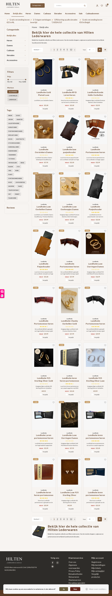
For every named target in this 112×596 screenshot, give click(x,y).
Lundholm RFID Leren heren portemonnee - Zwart (69, 94)
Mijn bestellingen (98, 565)
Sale (80, 13)
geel (9, 170)
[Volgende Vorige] (75, 50)
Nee (75, 589)
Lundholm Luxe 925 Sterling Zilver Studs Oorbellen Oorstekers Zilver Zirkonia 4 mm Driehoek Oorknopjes (69, 494)
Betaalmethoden (75, 574)
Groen (10, 119)
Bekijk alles (17, 13)
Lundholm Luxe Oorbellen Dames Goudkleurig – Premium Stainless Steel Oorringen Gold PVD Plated (43, 208)
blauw (10, 166)
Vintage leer (12, 162)
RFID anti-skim (13, 135)
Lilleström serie (13, 123)
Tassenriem (12, 154)
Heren (28, 13)
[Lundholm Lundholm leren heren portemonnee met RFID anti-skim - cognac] (44, 472)
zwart (17, 194)
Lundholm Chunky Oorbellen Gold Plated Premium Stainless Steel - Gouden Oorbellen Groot (69, 322)
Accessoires (70, 13)
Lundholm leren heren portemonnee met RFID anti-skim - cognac (43, 494)
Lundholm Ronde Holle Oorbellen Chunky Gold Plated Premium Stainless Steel (95, 94)
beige (22, 162)
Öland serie (12, 198)
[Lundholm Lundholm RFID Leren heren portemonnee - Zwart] (69, 72)
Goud (18, 115)
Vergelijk (45, 108)
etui (18, 166)
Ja (64, 589)
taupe (20, 186)
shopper (11, 186)
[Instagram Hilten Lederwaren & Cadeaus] (57, 563)
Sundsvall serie (13, 147)
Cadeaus (47, 13)
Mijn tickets (96, 568)
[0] (106, 5)
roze (10, 182)
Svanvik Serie (12, 151)
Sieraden (58, 13)
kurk (16, 170)
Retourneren (74, 577)
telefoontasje (13, 190)
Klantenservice (75, 580)
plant (10, 174)
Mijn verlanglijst (97, 571)
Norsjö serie (12, 127)
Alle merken (13, 91)
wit (9, 194)
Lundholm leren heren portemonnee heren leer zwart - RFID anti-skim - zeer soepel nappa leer (69, 379)
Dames (37, 13)
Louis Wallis (13, 95)
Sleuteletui (20, 139)
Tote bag (11, 158)
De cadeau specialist (77, 583)
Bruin (10, 115)
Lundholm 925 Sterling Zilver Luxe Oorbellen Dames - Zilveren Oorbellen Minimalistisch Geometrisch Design (95, 379)
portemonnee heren (15, 178)
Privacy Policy (74, 571)
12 (71, 49)
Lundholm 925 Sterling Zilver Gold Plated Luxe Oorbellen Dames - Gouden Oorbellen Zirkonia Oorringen (43, 379)
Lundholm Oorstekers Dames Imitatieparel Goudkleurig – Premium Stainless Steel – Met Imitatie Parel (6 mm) (43, 151)
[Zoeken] (84, 5)
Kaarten (19, 119)
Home (7, 13)
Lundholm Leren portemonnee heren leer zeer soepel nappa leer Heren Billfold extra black (43, 436)
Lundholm (12, 99)
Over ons (72, 562)
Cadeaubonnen (92, 13)
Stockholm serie (14, 143)
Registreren (96, 562)
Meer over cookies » (97, 589)
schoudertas (20, 182)
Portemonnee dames (15, 131)
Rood (10, 139)
